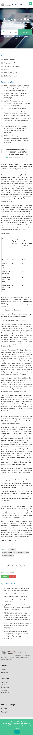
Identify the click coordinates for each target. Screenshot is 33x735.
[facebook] (12, 565)
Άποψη (6, 69)
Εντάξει (17, 732)
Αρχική (3, 669)
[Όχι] (31, 728)
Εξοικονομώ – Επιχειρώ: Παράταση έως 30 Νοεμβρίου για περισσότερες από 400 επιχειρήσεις (17, 121)
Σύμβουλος (11, 22)
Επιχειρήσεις (17, 38)
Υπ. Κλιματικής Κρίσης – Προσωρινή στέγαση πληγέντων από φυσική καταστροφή (15, 96)
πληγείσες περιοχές (8, 555)
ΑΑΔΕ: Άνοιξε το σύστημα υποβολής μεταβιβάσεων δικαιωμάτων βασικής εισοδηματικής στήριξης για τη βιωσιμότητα (16, 635)
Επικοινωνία (5, 673)
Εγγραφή (4, 712)
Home (4, 22)
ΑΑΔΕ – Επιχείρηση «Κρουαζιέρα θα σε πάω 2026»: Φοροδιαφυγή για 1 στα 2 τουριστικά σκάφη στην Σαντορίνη (16, 88)
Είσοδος (4, 709)
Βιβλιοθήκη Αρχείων (10, 76)
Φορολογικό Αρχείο (10, 73)
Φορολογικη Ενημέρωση (23, 36)
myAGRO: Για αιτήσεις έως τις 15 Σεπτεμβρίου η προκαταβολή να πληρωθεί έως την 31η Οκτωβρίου (17, 103)
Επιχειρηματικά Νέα (23, 22)
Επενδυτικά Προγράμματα (12, 66)
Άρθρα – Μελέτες (9, 59)
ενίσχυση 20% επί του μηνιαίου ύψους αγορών (15, 552)
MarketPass (12, 549)
